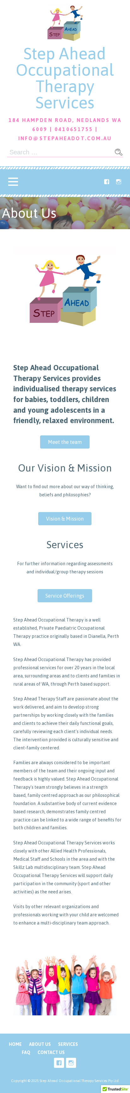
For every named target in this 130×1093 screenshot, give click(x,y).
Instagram (119, 182)
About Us (40, 1044)
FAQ (26, 1052)
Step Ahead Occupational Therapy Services (65, 78)
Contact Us (51, 1052)
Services (68, 1044)
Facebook (107, 182)
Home (15, 1044)
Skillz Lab (23, 867)
